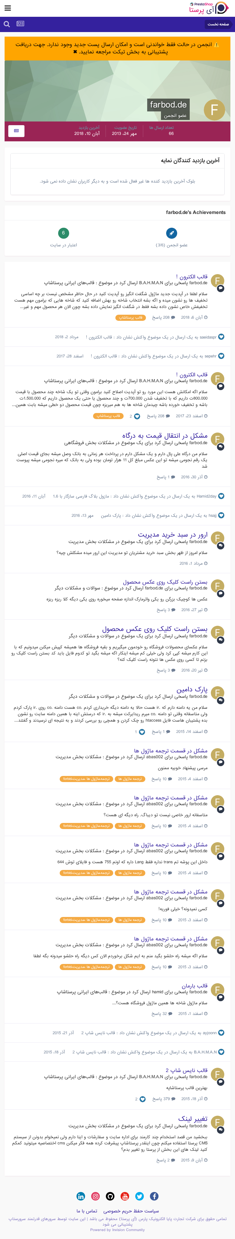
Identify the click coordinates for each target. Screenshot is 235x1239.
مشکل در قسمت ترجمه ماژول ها (170, 751)
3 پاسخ (164, 610)
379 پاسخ (161, 1099)
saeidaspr (208, 337)
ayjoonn (210, 1033)
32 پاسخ (159, 1013)
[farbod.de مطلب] (16, 131)
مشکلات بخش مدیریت (91, 541)
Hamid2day (207, 496)
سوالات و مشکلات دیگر (77, 588)
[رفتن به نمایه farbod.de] (217, 281)
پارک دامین (110, 515)
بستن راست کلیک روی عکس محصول (165, 582)
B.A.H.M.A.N (151, 283)
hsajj (213, 515)
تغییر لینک (192, 1119)
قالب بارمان (194, 986)
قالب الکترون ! (191, 277)
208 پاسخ (161, 317)
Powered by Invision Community (117, 1230)
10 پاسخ (159, 779)
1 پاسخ (164, 477)
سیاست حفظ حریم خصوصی (131, 1211)
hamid (157, 992)
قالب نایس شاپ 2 (97, 1033)
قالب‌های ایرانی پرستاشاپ (69, 283)
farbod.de (198, 283)
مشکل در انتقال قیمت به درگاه (164, 436)
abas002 (154, 757)
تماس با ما (86, 1211)
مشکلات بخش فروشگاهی (89, 443)
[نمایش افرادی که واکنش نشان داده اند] (137, 416)
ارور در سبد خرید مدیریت (172, 535)
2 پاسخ (163, 1160)
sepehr (211, 356)
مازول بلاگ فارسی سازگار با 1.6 (80, 496)
